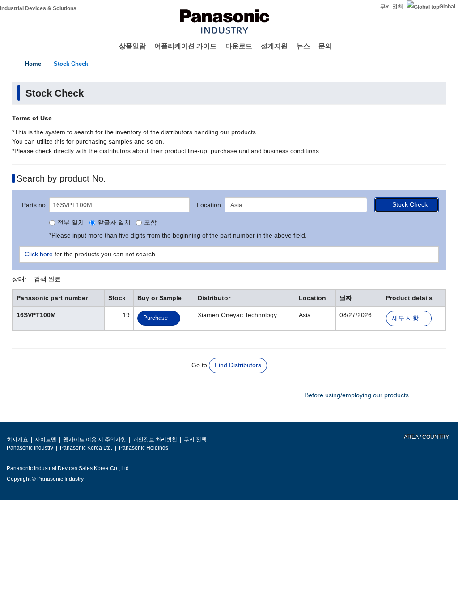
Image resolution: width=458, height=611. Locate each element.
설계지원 (274, 46)
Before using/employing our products (357, 395)
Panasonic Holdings (143, 448)
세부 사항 (405, 318)
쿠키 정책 (391, 7)
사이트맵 (45, 440)
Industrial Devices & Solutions (38, 8)
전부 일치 (70, 223)
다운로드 (238, 46)
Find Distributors (238, 365)
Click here (39, 254)
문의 (325, 46)
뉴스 (303, 46)
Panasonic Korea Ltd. (86, 448)
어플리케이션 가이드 (185, 46)
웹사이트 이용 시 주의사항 (94, 440)
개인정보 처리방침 (155, 440)
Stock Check (71, 63)
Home (33, 63)
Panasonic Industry (30, 448)
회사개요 (17, 440)
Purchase (155, 317)
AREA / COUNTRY (426, 437)
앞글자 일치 (114, 223)
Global (447, 7)
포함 (150, 223)
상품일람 (132, 46)
